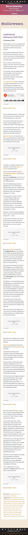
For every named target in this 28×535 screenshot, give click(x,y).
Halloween (20, 505)
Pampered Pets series (9, 509)
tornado (11, 514)
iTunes (14, 108)
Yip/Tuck (11, 249)
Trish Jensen (17, 514)
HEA (4, 507)
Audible (9, 108)
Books (18, 494)
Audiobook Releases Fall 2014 (13, 36)
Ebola (4, 503)
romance (10, 511)
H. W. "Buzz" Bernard (11, 505)
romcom (15, 511)
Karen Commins (14, 6)
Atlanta (13, 497)
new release (19, 507)
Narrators (6, 496)
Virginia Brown (7, 516)
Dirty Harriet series (16, 501)
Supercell (5, 514)
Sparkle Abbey (17, 512)
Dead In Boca (6, 501)
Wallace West (15, 516)
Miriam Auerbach (10, 507)
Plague (16, 410)
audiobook (18, 497)
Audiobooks (13, 494)
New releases (13, 496)
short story (10, 512)
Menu (15, 13)
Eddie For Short (11, 503)
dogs (23, 501)
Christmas (20, 499)
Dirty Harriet (18, 347)
